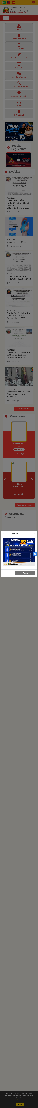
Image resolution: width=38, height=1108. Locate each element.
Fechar (25, 573)
